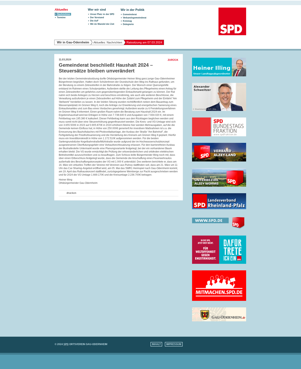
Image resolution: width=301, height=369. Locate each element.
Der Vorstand (97, 17)
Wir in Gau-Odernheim (73, 42)
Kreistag (127, 21)
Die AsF (94, 20)
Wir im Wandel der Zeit (102, 24)
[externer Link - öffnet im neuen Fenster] (219, 67)
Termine (61, 17)
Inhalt (156, 344)
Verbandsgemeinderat (134, 17)
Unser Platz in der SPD (102, 14)
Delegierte (128, 24)
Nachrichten (107, 42)
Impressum (173, 344)
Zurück (173, 60)
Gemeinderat (130, 14)
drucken (71, 193)
